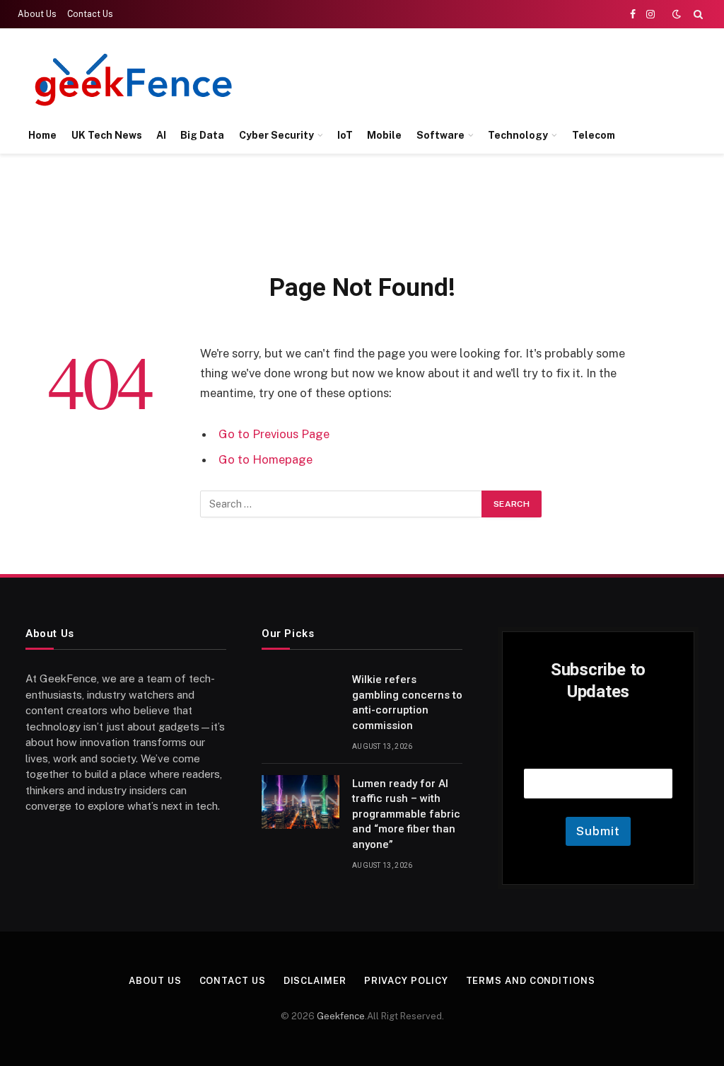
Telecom (593, 135)
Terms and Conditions (530, 980)
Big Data (202, 135)
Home (42, 135)
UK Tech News (106, 135)
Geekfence (341, 1016)
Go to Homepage (265, 459)
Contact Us (90, 14)
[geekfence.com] (134, 79)
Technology (518, 135)
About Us (37, 14)
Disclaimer (315, 980)
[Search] (697, 14)
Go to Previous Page (273, 434)
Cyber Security (276, 135)
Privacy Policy (406, 980)
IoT (345, 135)
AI (161, 135)
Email (598, 750)
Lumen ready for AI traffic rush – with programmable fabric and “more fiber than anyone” (406, 814)
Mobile (384, 135)
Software (440, 135)
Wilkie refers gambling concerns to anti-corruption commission (407, 702)
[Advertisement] (445, 78)
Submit (597, 831)
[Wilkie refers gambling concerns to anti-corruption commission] (300, 698)
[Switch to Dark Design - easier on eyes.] (676, 14)
